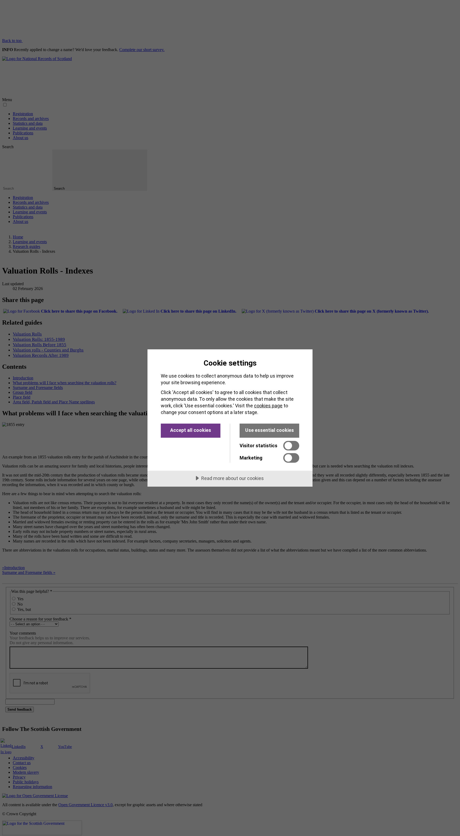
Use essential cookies (269, 430)
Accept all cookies (190, 430)
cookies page (268, 405)
